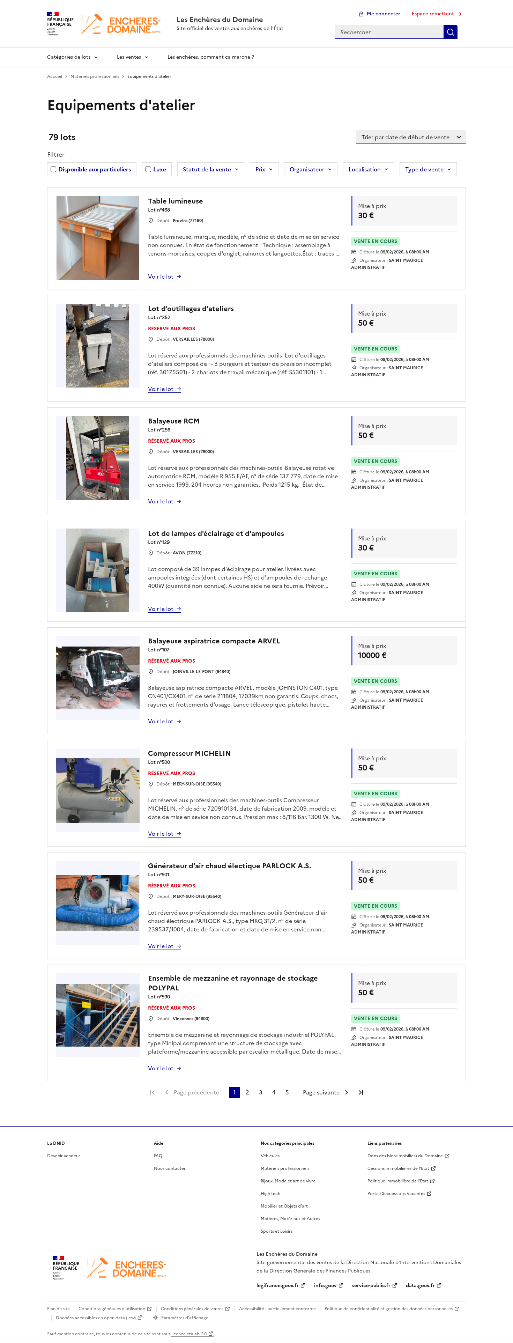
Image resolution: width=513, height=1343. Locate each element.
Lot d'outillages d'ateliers (191, 308)
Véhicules (270, 1156)
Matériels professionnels (94, 76)
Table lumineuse (175, 201)
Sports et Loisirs (276, 1231)
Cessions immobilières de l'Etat (398, 1168)
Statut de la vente (207, 169)
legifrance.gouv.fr (277, 1285)
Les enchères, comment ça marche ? (211, 57)
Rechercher (451, 32)
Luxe (159, 169)
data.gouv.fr (420, 1285)
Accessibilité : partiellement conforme (277, 1309)
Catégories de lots (68, 57)
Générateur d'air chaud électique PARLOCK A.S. (229, 866)
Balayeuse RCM (174, 421)
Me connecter (383, 13)
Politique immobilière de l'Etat (397, 1181)
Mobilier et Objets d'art (284, 1206)
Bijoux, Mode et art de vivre (288, 1181)
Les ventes (129, 57)
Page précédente (196, 1092)
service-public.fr (371, 1285)
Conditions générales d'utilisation (112, 1309)
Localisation (365, 169)
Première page (152, 1092)
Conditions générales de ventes (192, 1309)
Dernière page (360, 1092)
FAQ (158, 1156)
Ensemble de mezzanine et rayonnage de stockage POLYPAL (233, 983)
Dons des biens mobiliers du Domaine (405, 1156)
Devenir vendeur (63, 1156)
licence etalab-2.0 (189, 1334)
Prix (260, 169)
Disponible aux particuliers (94, 169)
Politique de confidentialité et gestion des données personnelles (389, 1309)
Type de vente (424, 169)
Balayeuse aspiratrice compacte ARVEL (214, 641)
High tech (270, 1193)
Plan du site (58, 1309)
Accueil (54, 76)
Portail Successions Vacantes (396, 1193)
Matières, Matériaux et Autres (290, 1219)
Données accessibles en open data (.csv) (96, 1318)
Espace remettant (433, 13)
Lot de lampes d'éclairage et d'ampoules (216, 533)
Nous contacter (170, 1168)
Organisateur (307, 169)
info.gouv (325, 1285)
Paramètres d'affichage (184, 1318)
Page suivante (321, 1092)
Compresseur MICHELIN (189, 753)
